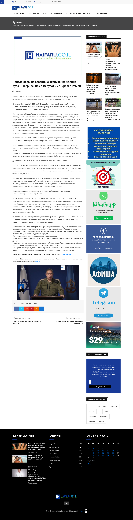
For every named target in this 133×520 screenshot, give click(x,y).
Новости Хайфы (18, 14)
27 (108, 455)
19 (103, 453)
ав (99, 411)
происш (92, 421)
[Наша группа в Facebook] (119, 1)
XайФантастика (65, 447)
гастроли (92, 416)
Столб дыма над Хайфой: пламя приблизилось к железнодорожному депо (112, 91)
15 (118, 451)
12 (103, 451)
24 (93, 455)
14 (113, 451)
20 (108, 453)
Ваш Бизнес (65, 453)
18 (98, 453)
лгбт (107, 411)
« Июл (88, 464)
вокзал (91, 411)
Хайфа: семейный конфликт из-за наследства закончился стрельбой (92, 89)
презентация (101, 406)
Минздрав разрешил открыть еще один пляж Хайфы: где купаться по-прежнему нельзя (93, 116)
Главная (15, 25)
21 (113, 453)
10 (93, 451)
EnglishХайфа (65, 444)
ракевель (103, 416)
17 (93, 453)
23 (88, 455)
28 (113, 455)
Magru (82, 511)
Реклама (86, 14)
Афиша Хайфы (34, 14)
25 (98, 455)
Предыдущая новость (22, 318)
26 (103, 455)
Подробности (66, 254)
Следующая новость (74, 318)
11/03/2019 (18, 91)
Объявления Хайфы (100, 14)
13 (108, 451)
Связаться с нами (73, 14)
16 (88, 453)
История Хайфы (57, 14)
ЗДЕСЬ (37, 262)
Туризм (45, 14)
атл (90, 406)
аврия (101, 421)
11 (98, 451)
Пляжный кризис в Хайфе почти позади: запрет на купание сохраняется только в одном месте (94, 59)
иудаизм (114, 406)
